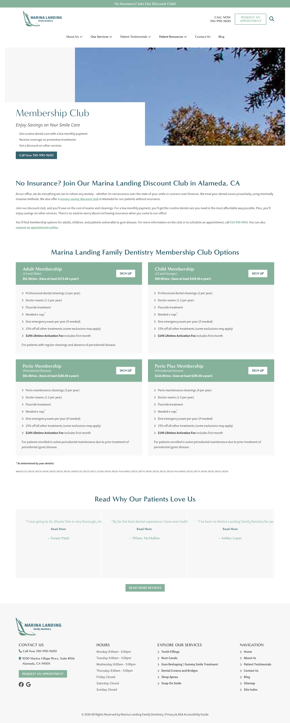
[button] (271, 19)
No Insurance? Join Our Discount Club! (145, 4)
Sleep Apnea (169, 677)
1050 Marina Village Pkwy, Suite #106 (48, 661)
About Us (72, 36)
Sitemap (249, 683)
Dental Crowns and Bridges (179, 671)
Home (248, 652)
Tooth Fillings (170, 652)
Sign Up (126, 273)
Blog (221, 36)
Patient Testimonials (133, 36)
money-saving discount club (79, 199)
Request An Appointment (250, 19)
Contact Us (202, 36)
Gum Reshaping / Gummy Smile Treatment (189, 664)
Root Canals (169, 658)
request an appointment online (37, 227)
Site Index (250, 689)
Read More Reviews (145, 588)
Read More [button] (58, 529)
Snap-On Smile (171, 683)
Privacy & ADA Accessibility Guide (187, 714)
